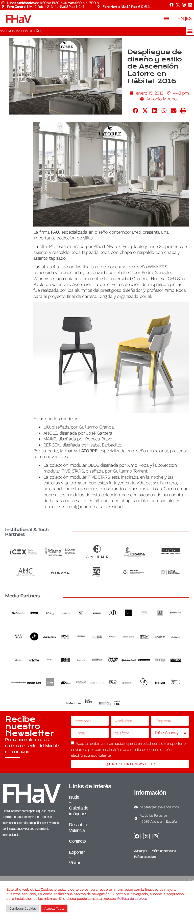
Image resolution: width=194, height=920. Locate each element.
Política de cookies (132, 898)
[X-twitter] (177, 5)
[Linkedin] (190, 5)
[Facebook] (171, 5)
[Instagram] (184, 5)
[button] (166, 18)
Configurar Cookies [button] (22, 908)
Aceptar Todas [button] (54, 908)
